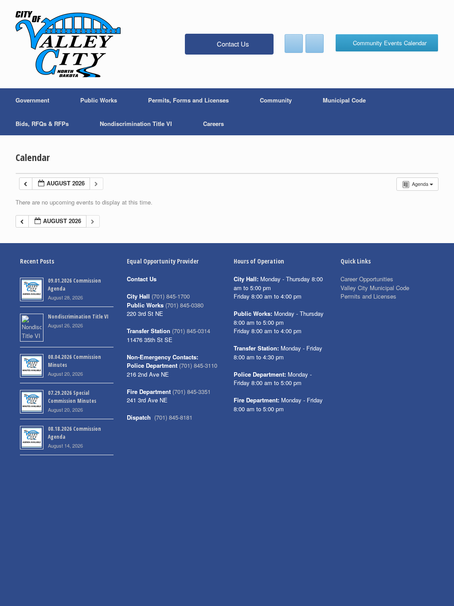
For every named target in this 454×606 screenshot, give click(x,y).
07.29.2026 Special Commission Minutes (72, 397)
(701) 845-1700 (171, 296)
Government (32, 100)
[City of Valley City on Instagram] (314, 43)
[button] (441, 111)
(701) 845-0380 (184, 305)
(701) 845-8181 (173, 417)
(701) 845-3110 (198, 365)
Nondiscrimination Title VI (136, 123)
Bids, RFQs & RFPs (42, 123)
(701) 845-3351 (191, 391)
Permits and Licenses (368, 296)
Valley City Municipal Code (374, 287)
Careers (213, 123)
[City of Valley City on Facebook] (294, 43)
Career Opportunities (366, 279)
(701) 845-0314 (191, 331)
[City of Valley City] (68, 44)
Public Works (98, 100)
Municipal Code (344, 100)
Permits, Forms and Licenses (188, 100)
